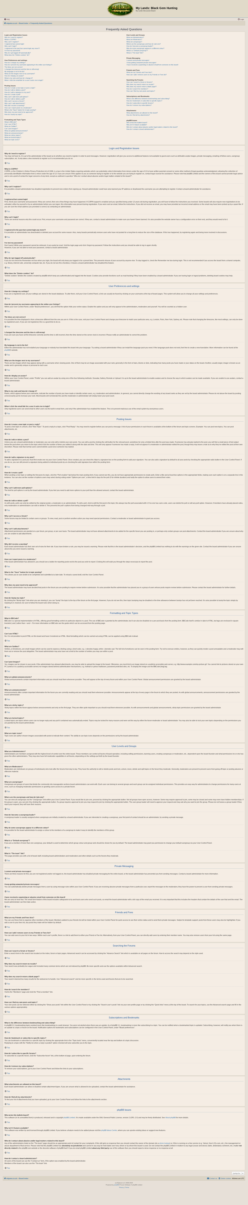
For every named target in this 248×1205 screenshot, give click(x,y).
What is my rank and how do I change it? (18, 78)
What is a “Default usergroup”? (137, 50)
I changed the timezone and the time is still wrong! (21, 69)
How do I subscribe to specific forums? (140, 103)
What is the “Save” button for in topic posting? (20, 110)
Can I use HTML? (10, 124)
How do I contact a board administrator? (140, 129)
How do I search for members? (137, 89)
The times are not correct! (13, 67)
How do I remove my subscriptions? (139, 105)
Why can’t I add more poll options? (16, 97)
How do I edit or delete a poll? (14, 99)
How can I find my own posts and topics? (140, 91)
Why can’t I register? (11, 42)
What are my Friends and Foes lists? (139, 72)
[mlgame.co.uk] (120, 9)
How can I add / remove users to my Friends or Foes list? (146, 75)
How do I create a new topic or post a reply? (19, 88)
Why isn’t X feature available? (136, 125)
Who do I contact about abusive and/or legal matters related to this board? (152, 127)
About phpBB (170, 1118)
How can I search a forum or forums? (139, 82)
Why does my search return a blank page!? (141, 86)
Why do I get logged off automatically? (17, 53)
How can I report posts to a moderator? (18, 108)
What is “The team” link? (134, 53)
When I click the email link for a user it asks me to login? (23, 80)
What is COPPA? (10, 39)
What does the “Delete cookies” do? (16, 55)
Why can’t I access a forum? (14, 101)
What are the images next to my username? (19, 73)
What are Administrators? (135, 37)
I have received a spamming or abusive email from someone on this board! (152, 65)
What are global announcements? (16, 131)
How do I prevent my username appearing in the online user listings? (28, 65)
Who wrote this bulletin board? (136, 122)
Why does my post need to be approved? (18, 112)
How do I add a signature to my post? (17, 92)
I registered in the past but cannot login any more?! (22, 48)
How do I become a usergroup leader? (139, 46)
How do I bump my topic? (13, 114)
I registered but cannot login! (14, 44)
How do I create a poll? (12, 94)
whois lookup (164, 1143)
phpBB (7, 350)
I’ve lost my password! (12, 50)
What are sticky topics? (12, 135)
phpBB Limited (69, 1118)
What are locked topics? (12, 137)
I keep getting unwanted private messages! (141, 62)
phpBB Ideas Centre (109, 1130)
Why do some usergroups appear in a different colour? (145, 48)
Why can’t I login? (10, 46)
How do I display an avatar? (14, 76)
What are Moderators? (134, 39)
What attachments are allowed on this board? (142, 113)
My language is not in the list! (14, 71)
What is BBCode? (10, 122)
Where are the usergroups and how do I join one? (143, 44)
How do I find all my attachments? (138, 115)
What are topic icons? (12, 140)
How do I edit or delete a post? (15, 90)
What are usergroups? (134, 42)
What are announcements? (13, 133)
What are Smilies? (10, 126)
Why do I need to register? (13, 37)
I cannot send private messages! (137, 60)
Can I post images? (11, 128)
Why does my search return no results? (140, 84)
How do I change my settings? (15, 62)
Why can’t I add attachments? (14, 103)
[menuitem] (7, 19)
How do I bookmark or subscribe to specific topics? (144, 101)
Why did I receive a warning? (14, 105)
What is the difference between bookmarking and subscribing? (148, 98)
